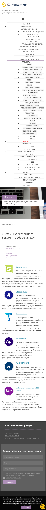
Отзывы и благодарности (29, 49)
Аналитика (33, 170)
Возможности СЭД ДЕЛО (32, 67)
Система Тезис (21, 314)
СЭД (32, 162)
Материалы (29, 175)
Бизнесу (32, 123)
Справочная (29, 149)
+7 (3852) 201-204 (12, 433)
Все (32, 146)
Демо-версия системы (32, 72)
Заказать (9, 482)
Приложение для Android (32, 108)
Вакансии (29, 54)
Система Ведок (21, 267)
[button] (42, 506)
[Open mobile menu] (23, 19)
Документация (29, 180)
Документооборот (32, 118)
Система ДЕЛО (21, 292)
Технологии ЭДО (32, 167)
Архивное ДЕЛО (22, 338)
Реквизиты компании (29, 59)
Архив (32, 121)
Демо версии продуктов (29, 177)
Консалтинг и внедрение (33, 31)
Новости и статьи (26, 152)
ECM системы (32, 164)
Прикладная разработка (32, 44)
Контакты (29, 57)
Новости (29, 154)
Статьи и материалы (29, 157)
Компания (26, 26)
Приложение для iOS (32, 110)
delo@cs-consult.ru (12, 436)
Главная (26, 24)
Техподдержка (26, 144)
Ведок (29, 80)
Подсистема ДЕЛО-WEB (32, 70)
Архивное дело (29, 95)
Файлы (26, 172)
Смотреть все (32, 115)
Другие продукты (29, 133)
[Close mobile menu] (23, 21)
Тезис (29, 85)
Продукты (26, 62)
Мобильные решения (32, 75)
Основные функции (33, 98)
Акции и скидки (29, 131)
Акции (26, 141)
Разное (29, 182)
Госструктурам (32, 126)
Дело (29, 64)
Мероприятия (29, 52)
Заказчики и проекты (29, 46)
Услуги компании (29, 29)
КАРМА (32, 136)
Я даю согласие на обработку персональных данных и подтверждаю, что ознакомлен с (23, 476)
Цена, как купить (32, 77)
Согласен (26, 507)
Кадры (32, 139)
